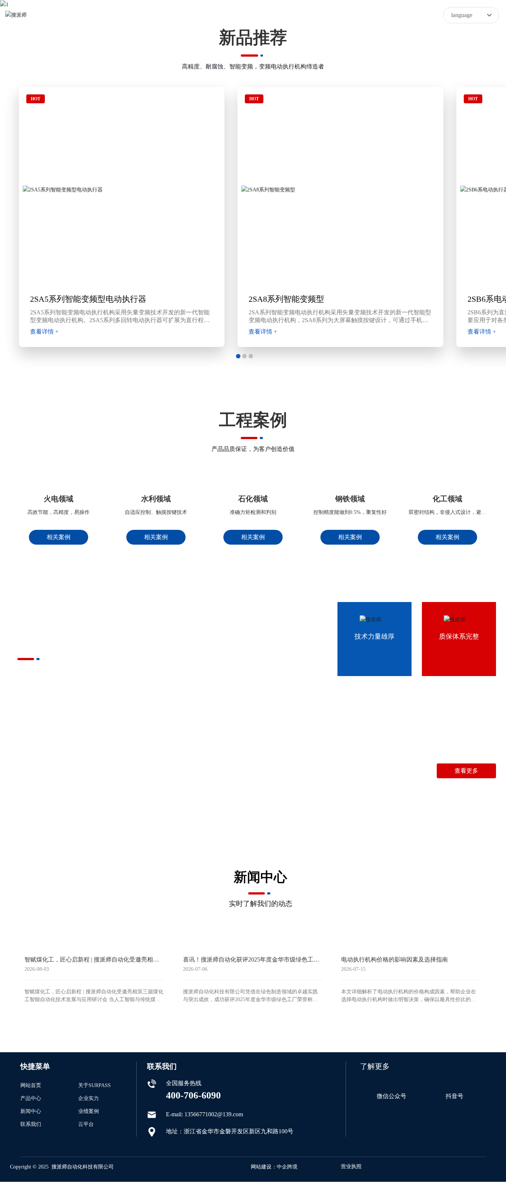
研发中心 (196, 798)
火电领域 (58, 537)
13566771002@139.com (466, 781)
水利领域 (156, 537)
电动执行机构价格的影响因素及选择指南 (394, 1073)
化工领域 (447, 537)
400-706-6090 (396, 781)
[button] (238, 356)
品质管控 (43, 798)
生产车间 (94, 798)
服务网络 (145, 798)
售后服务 (247, 798)
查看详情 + (44, 331)
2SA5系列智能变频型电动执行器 (88, 299)
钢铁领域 (350, 537)
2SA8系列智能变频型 (286, 299)
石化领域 (253, 537)
